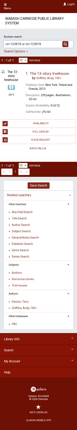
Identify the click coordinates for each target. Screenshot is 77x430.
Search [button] (8, 350)
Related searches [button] (19, 195)
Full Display (41, 131)
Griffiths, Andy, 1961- (25, 308)
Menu (7, 8)
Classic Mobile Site (38, 420)
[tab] (38, 194)
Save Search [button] (38, 185)
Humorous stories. (23, 279)
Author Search (21, 224)
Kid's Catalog (38, 412)
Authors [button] (13, 293)
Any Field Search (22, 212)
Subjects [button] (14, 264)
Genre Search (20, 250)
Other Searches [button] (17, 204)
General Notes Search (25, 237)
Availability (41, 123)
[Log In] (64, 4)
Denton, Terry (20, 301)
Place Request (40, 139)
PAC (14, 324)
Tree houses (19, 285)
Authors (17, 272)
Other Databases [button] (18, 316)
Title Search (19, 218)
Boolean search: (13, 36)
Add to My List (38, 148)
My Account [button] (12, 361)
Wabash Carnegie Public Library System (34, 20)
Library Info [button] (12, 339)
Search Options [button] (15, 51)
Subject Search (21, 231)
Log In (71, 4)
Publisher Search (22, 243)
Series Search (20, 256)
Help (7, 372)
